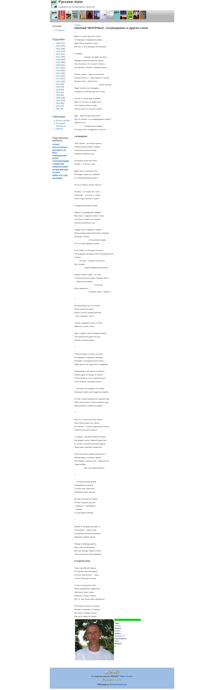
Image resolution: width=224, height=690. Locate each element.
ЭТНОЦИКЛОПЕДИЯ (60, 161)
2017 (58, 68)
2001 (58, 109)
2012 (58, 81)
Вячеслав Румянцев (118, 684)
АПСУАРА (56, 173)
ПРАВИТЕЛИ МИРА (60, 167)
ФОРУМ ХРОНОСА (60, 147)
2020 (58, 60)
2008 (58, 90)
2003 (58, 103)
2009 (58, 87)
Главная (77, 25)
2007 (58, 92)
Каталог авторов (63, 120)
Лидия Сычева (126, 676)
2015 (58, 73)
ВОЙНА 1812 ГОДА (60, 175)
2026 (58, 43)
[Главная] (54, 8)
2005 (58, 98)
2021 (58, 57)
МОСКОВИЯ (57, 178)
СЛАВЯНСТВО (58, 164)
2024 (58, 49)
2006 (58, 95)
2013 (58, 79)
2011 (58, 84)
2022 (58, 54)
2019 (58, 62)
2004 (58, 100)
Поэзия (118, 626)
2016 (58, 70)
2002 (58, 106)
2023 (58, 51)
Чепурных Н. (120, 636)
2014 (58, 76)
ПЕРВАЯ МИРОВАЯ (60, 170)
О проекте (60, 30)
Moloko (118, 631)
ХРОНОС (56, 145)
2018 (58, 65)
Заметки (59, 129)
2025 (58, 46)
